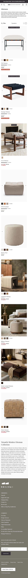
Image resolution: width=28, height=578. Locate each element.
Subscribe (6, 553)
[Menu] (1, 4)
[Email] (12, 487)
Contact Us (3, 502)
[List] (26, 23)
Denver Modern (7, 573)
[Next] (26, 42)
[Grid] (24, 23)
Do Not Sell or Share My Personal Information (12, 531)
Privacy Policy (13, 562)
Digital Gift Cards (5, 497)
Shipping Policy (4, 500)
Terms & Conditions (5, 562)
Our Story (3, 515)
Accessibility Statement (6, 529)
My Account (4, 504)
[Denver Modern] (14, 4)
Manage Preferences (6, 533)
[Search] (5, 4)
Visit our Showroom (5, 520)
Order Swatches (5, 522)
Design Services (5, 517)
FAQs (2, 526)
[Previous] (2, 42)
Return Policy (20, 562)
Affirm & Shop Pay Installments (8, 506)
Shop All (3, 495)
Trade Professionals (5, 524)
